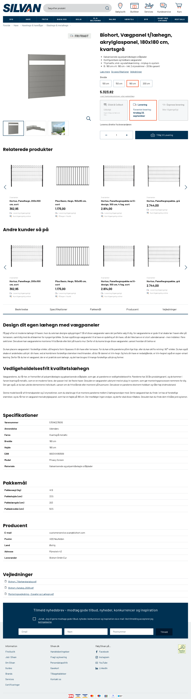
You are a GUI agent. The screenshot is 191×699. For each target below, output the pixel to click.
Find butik (10, 651)
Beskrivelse (21, 309)
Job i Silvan (10, 657)
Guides (8, 668)
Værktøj (129, 19)
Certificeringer (12, 684)
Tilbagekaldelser (58, 673)
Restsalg (180, 19)
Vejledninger (169, 309)
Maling (112, 19)
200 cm (146, 83)
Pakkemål (95, 309)
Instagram (104, 657)
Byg (11, 19)
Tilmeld (164, 631)
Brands (8, 673)
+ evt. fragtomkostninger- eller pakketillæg (117, 96)
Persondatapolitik (59, 662)
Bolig (78, 19)
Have (28, 19)
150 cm (119, 83)
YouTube (103, 662)
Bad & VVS (62, 19)
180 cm (132, 83)
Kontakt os (55, 679)
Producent (132, 309)
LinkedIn (103, 668)
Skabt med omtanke (163, 19)
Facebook (104, 651)
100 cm (105, 83)
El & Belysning (95, 19)
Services (9, 679)
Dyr (146, 19)
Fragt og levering (58, 657)
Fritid (45, 19)
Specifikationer (58, 309)
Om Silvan (10, 662)
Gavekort (54, 668)
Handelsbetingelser (59, 651)
